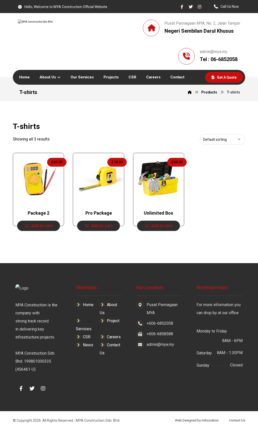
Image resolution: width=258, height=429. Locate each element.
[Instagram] (200, 7)
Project (113, 320)
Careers (114, 337)
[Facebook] (182, 7)
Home (88, 304)
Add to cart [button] (41, 225)
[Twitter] (191, 7)
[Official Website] (66, 28)
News (88, 345)
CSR (86, 337)
